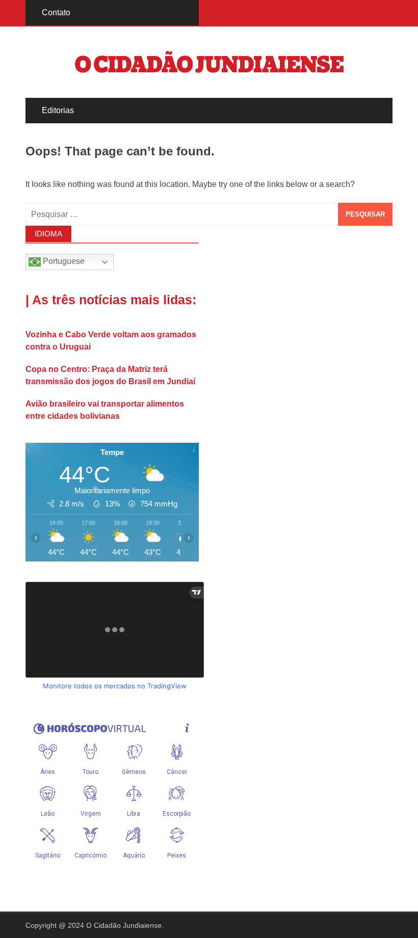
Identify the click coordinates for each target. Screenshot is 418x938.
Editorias (58, 110)
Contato (56, 12)
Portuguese (63, 261)
